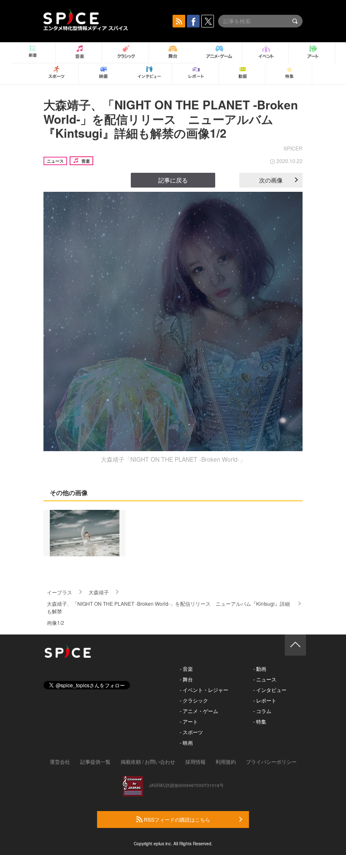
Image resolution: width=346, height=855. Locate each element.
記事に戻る (173, 180)
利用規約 (226, 761)
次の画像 (271, 180)
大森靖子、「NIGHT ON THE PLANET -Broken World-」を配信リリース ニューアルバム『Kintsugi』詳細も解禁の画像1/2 (170, 119)
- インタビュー (270, 689)
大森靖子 (99, 592)
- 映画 (186, 742)
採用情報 (195, 761)
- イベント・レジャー (204, 689)
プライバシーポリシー (271, 761)
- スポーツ (191, 731)
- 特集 (259, 721)
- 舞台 (186, 679)
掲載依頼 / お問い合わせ (148, 761)
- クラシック (194, 700)
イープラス (59, 592)
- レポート (264, 700)
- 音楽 (186, 668)
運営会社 (60, 761)
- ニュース (264, 679)
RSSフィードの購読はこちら (176, 819)
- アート (189, 721)
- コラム (262, 710)
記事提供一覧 (95, 761)
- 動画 (259, 668)
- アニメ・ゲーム (199, 710)
